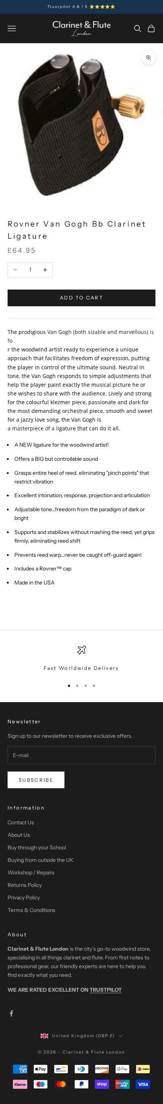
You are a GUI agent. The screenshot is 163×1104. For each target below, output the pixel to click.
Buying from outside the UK (41, 860)
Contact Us (21, 822)
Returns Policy (25, 885)
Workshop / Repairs (31, 872)
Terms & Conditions (31, 910)
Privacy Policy (24, 897)
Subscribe (36, 780)
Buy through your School (37, 847)
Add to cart (81, 298)
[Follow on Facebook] (11, 1013)
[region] (81, 659)
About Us (19, 835)
